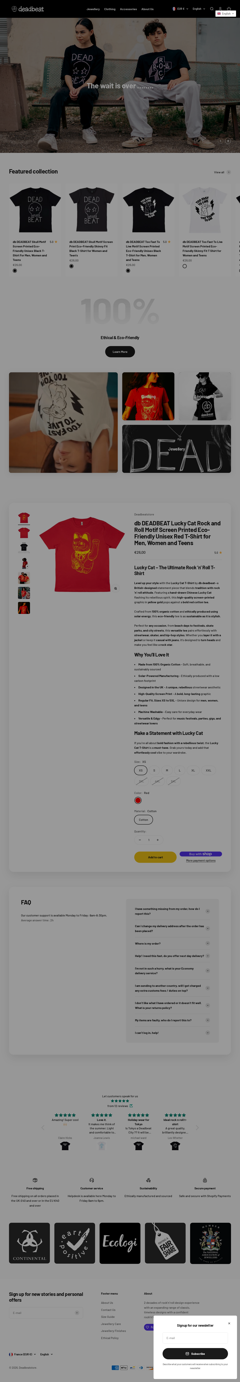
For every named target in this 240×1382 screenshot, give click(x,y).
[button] (225, 14)
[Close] (229, 1323)
